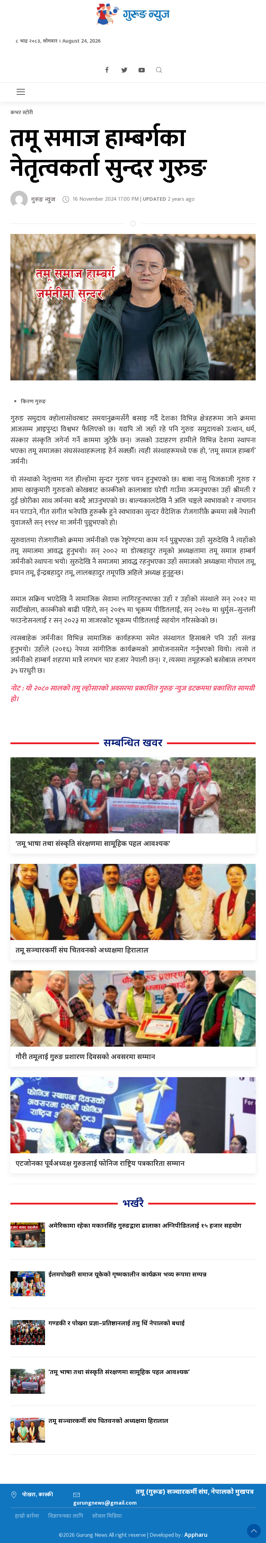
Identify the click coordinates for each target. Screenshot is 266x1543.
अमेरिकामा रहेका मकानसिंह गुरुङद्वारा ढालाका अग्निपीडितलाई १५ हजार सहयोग (144, 1225)
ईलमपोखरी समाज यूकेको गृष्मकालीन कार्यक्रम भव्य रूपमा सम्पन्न (127, 1274)
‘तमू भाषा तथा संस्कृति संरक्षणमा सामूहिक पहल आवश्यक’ (93, 843)
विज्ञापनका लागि (65, 1515)
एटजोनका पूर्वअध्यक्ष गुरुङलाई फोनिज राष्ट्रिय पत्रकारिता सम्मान (100, 1163)
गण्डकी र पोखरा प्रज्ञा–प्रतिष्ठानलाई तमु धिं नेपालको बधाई (116, 1323)
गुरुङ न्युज (43, 199)
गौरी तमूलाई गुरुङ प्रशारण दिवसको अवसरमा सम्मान (85, 1056)
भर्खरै (133, 1203)
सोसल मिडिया (107, 1515)
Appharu (195, 1535)
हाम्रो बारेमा (27, 1515)
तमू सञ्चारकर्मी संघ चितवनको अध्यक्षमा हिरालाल (82, 950)
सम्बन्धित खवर (133, 742)
